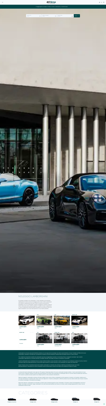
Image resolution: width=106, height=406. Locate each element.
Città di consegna (45, 15)
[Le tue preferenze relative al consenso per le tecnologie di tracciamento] (104, 404)
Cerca (77, 16)
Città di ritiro (29, 15)
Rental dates (60, 15)
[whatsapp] (99, 2)
